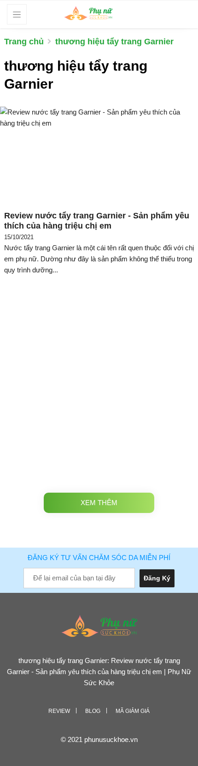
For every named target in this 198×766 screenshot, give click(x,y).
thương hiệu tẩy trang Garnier (114, 41)
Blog (92, 711)
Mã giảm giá (133, 711)
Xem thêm (99, 503)
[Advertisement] (99, 382)
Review (59, 711)
